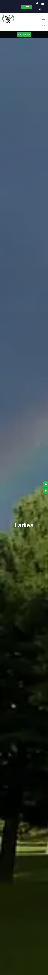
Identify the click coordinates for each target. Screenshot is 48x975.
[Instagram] (39, 9)
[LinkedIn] (42, 4)
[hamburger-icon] (44, 19)
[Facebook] (36, 4)
